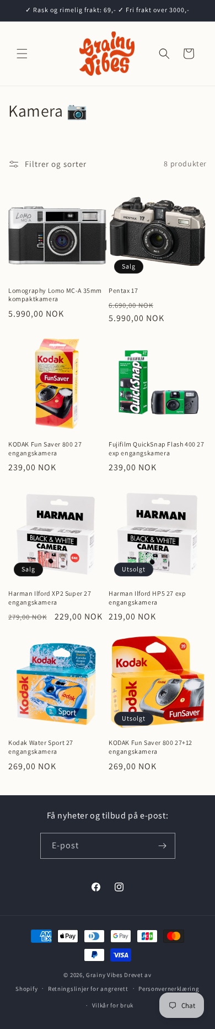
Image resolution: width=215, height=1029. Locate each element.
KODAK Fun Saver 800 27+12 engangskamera (150, 746)
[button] (22, 53)
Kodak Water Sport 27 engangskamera (40, 746)
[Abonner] (162, 846)
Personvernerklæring (168, 989)
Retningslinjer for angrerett (88, 989)
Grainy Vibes (104, 975)
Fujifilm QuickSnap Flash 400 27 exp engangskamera (157, 448)
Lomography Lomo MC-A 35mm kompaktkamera (55, 294)
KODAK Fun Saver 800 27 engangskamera (45, 448)
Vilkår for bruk (113, 1005)
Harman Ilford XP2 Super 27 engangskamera (50, 597)
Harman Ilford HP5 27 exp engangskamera (147, 597)
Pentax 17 (123, 290)
